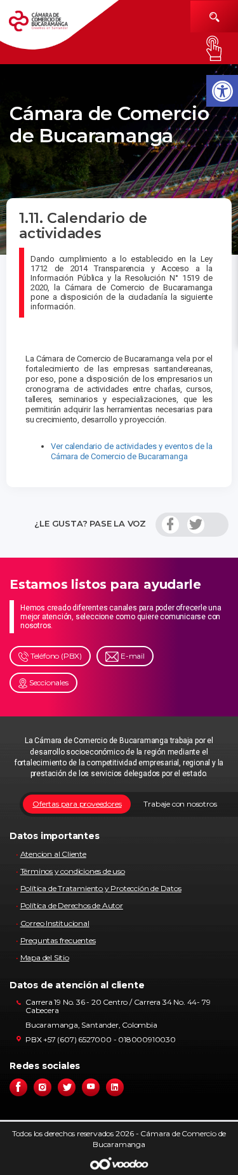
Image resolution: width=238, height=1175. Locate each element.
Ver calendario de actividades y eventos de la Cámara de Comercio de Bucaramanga (132, 451)
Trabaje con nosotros (179, 804)
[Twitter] (195, 525)
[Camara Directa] (47, 25)
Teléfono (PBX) (55, 656)
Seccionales (48, 682)
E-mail (132, 656)
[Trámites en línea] (214, 48)
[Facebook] (170, 525)
